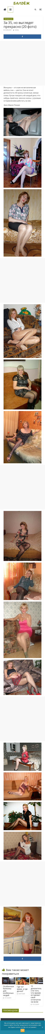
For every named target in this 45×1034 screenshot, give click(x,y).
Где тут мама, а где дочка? (22, 988)
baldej (17, 30)
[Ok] (42, 1027)
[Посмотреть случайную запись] (40, 9)
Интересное (8, 19)
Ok (22, 1030)
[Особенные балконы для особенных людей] (8, 978)
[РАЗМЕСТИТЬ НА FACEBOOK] (22, 36)
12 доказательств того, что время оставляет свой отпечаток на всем (36, 994)
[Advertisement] (22, 63)
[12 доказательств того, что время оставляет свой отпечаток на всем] (36, 978)
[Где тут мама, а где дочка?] (22, 978)
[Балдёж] (5, 10)
